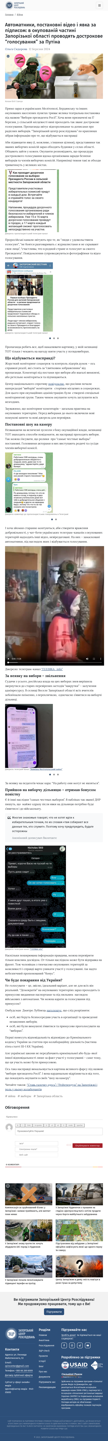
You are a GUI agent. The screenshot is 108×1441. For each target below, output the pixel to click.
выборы (26, 1096)
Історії (42, 1361)
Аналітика (44, 1340)
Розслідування (46, 1345)
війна (11, 1096)
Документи (44, 1376)
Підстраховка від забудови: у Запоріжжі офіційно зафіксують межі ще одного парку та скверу (79, 1247)
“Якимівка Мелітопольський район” (46, 769)
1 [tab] (50, 338)
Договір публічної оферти (19, 1375)
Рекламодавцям (47, 1387)
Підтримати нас (47, 1382)
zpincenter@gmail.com (17, 1366)
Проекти (43, 1356)
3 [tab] (58, 338)
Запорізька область (50, 1096)
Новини (43, 1335)
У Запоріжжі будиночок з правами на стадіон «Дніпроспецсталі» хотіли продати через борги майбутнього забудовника (78, 1211)
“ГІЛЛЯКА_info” (52, 669)
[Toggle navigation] (99, 5)
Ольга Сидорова (16, 49)
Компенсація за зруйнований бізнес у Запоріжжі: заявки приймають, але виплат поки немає (27, 1211)
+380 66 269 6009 (24, 1370)
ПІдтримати (54, 1311)
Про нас (43, 1371)
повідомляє (56, 384)
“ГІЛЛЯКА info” (36, 949)
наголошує (54, 1010)
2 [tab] (54, 338)
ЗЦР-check (44, 1350)
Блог (41, 1366)
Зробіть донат (68, 1335)
